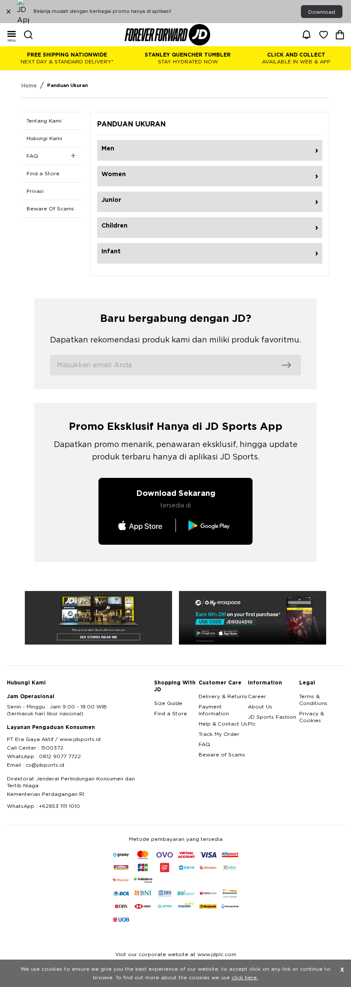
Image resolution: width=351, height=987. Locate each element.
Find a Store (43, 173)
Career (257, 696)
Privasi (35, 191)
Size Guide (168, 703)
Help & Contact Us (223, 723)
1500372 (52, 747)
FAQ (204, 744)
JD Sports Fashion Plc (272, 720)
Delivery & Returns (223, 696)
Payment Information (214, 710)
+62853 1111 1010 (59, 806)
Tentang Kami (44, 120)
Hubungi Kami (44, 138)
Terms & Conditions (313, 700)
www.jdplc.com (216, 954)
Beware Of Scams (50, 208)
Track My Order (219, 734)
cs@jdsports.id (45, 765)
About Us (260, 706)
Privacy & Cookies (311, 717)
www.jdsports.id (80, 739)
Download (321, 12)
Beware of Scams (222, 754)
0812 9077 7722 (60, 756)
